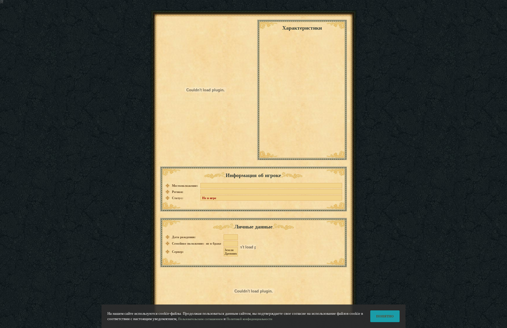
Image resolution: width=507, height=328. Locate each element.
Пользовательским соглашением (200, 319)
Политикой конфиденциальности (249, 319)
